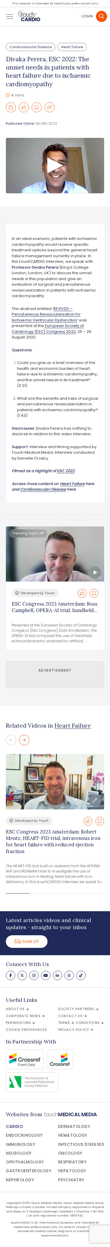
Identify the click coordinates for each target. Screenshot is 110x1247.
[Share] (11, 107)
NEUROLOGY (19, 1153)
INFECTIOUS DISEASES (81, 1144)
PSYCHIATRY (71, 1180)
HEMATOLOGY (72, 1135)
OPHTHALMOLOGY (25, 1162)
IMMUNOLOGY (20, 1144)
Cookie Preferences (27, 1029)
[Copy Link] (50, 107)
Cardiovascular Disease (30, 47)
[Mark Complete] (24, 107)
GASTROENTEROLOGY (28, 1171)
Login (87, 16)
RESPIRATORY (72, 1162)
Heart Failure (72, 47)
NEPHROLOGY (20, 1180)
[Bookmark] (37, 107)
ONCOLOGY (70, 1153)
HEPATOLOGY (72, 1171)
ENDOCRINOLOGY (24, 1135)
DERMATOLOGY (74, 1126)
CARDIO (14, 1126)
